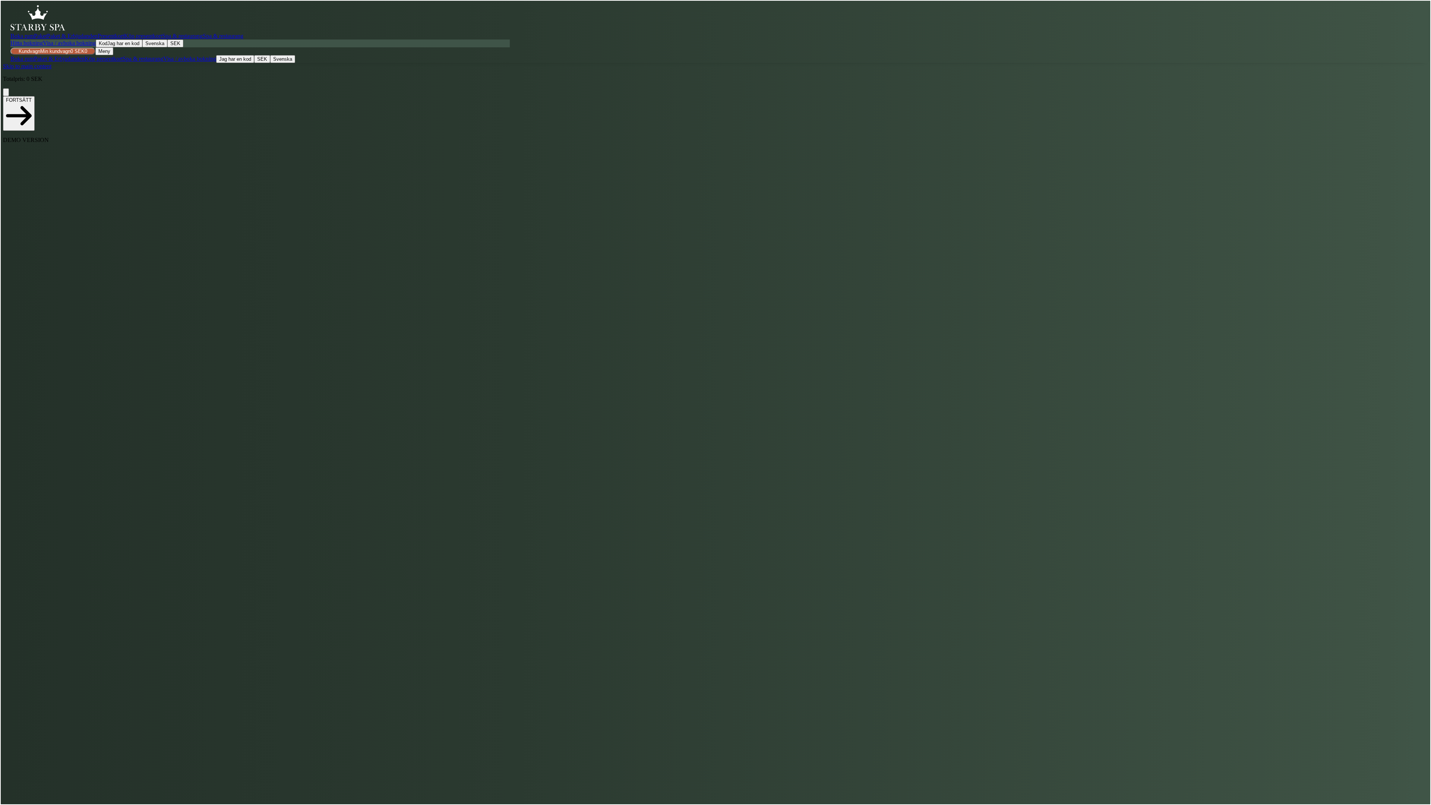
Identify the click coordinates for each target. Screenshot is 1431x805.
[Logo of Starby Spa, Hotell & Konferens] (37, 18)
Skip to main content (27, 66)
